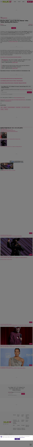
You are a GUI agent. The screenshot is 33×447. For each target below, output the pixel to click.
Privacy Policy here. (22, 437)
